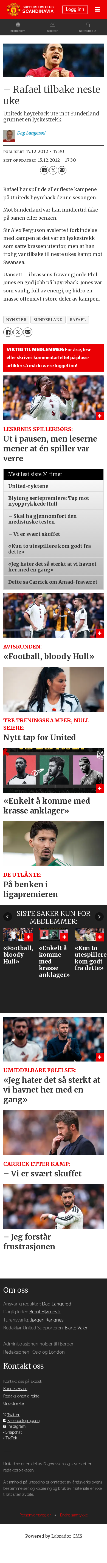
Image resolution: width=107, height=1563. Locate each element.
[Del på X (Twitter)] (53, 170)
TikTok (11, 1438)
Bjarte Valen (77, 1328)
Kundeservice (15, 1389)
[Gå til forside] (30, 9)
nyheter (16, 319)
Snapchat (13, 1432)
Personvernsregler (35, 1515)
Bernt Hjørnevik (45, 1312)
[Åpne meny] (98, 9)
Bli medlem (18, 30)
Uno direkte (13, 1404)
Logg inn (75, 9)
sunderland (48, 319)
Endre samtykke (74, 1515)
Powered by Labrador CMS (53, 1536)
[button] (7, 916)
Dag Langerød (56, 1304)
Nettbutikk (86, 30)
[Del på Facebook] (44, 170)
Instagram (16, 1426)
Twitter (13, 1415)
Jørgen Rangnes (46, 1320)
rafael (78, 319)
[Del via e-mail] (62, 170)
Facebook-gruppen (23, 1421)
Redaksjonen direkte (21, 1396)
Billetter (52, 30)
